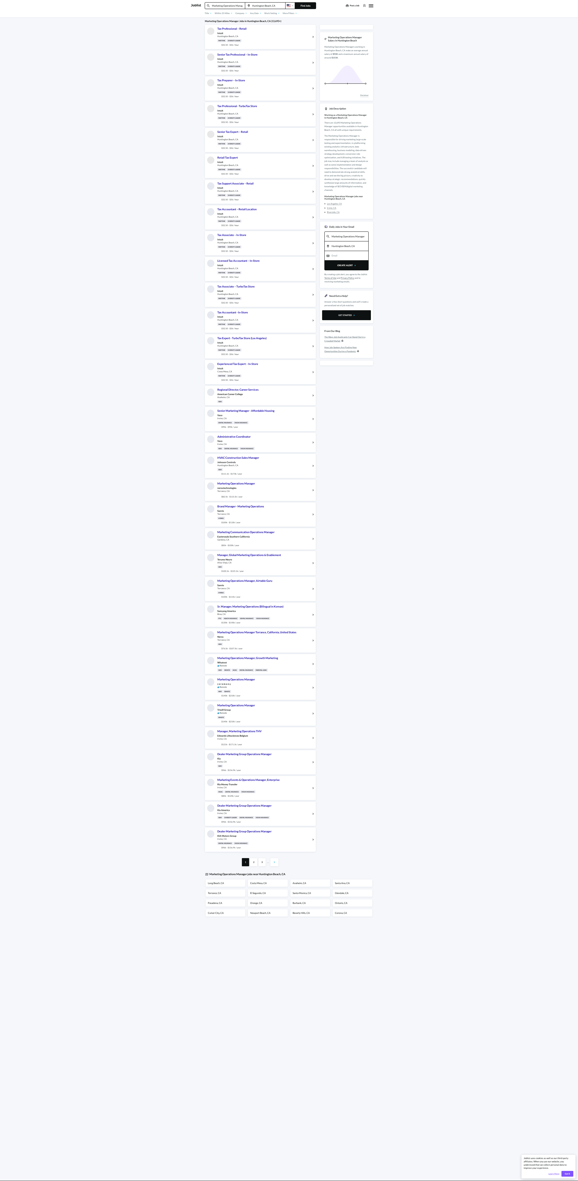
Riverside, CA (333, 212)
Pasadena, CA (215, 902)
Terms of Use (330, 278)
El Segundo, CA (258, 893)
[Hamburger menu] (371, 5)
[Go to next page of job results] (274, 862)
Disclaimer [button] (364, 95)
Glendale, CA (341, 893)
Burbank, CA (299, 902)
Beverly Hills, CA (301, 912)
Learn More (553, 1174)
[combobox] (225, 5)
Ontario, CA (341, 902)
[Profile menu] (364, 6)
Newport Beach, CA (260, 912)
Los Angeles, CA (334, 203)
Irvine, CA (331, 208)
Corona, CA (341, 912)
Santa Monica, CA (302, 893)
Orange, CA (256, 902)
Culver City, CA (216, 912)
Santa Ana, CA (342, 883)
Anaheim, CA (299, 883)
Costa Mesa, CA (258, 883)
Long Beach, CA (216, 883)
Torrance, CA (214, 893)
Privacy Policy (347, 278)
